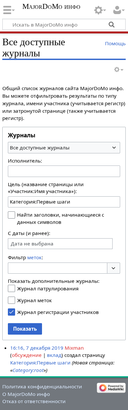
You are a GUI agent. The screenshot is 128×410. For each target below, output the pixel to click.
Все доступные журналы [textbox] (40, 147)
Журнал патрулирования (47, 288)
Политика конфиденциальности (42, 386)
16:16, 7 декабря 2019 (36, 347)
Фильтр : (25, 257)
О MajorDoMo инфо (26, 394)
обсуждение (27, 355)
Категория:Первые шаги (40, 362)
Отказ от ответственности (34, 401)
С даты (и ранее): (29, 233)
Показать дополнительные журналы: (53, 281)
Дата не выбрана (32, 244)
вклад (54, 355)
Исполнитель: (25, 160)
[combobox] (64, 147)
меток (34, 257)
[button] (113, 268)
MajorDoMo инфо (51, 7)
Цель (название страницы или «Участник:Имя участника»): (46, 188)
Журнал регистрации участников (58, 312)
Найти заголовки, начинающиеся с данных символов (60, 218)
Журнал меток (34, 300)
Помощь (115, 43)
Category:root (28, 370)
